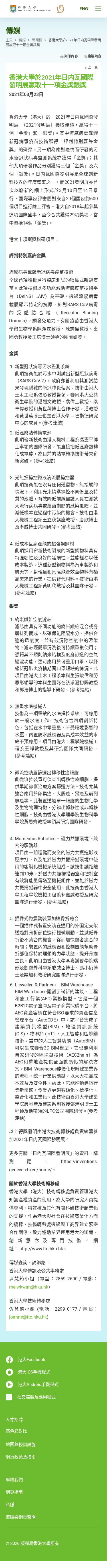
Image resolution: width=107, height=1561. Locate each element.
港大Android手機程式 (38, 1384)
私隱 (10, 1504)
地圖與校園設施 (21, 1444)
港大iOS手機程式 (34, 1372)
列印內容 (71, 56)
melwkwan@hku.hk (28, 1287)
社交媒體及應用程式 (36, 1397)
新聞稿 (37, 40)
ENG (84, 8)
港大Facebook (31, 1359)
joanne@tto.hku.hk (28, 1317)
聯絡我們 (14, 1479)
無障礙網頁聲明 (21, 1517)
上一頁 (93, 67)
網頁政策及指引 (21, 1457)
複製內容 (94, 56)
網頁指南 (14, 1492)
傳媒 (22, 40)
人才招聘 (14, 1419)
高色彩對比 (16, 1431)
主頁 (9, 40)
